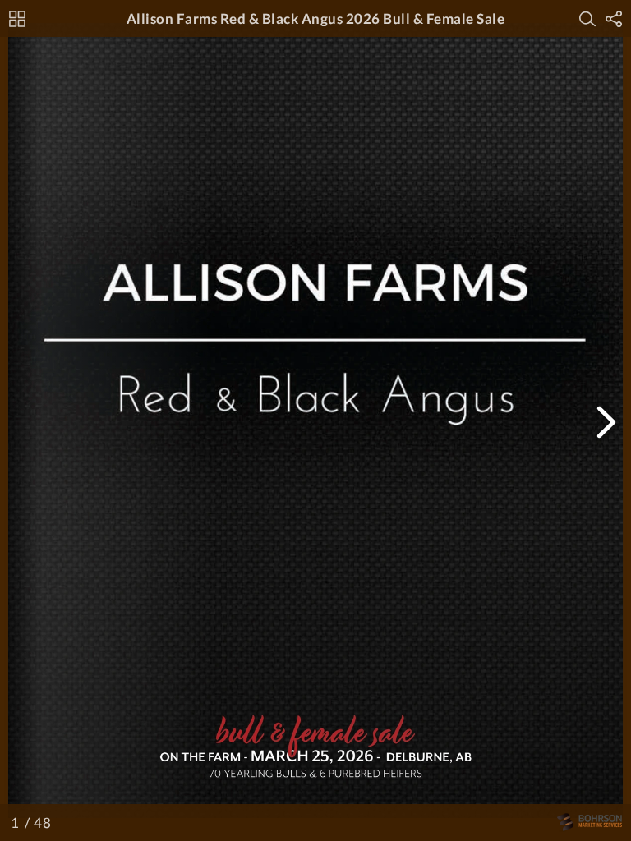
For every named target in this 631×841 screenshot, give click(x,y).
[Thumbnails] (17, 18)
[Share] (613, 18)
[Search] (587, 18)
